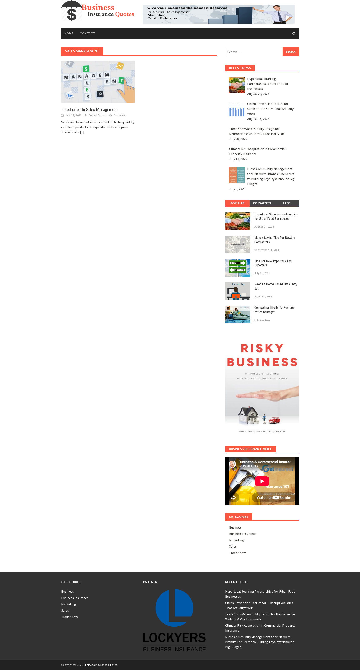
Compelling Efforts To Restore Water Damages (274, 310)
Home (69, 33)
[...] (82, 132)
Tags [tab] (286, 203)
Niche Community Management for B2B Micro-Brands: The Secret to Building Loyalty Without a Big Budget (259, 642)
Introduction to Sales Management (89, 109)
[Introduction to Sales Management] (98, 81)
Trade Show (237, 553)
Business (235, 527)
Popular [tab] (237, 203)
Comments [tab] (262, 203)
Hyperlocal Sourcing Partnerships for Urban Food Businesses (276, 216)
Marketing (236, 540)
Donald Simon (97, 115)
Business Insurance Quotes (101, 665)
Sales (233, 546)
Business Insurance (242, 533)
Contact (87, 33)
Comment (120, 115)
